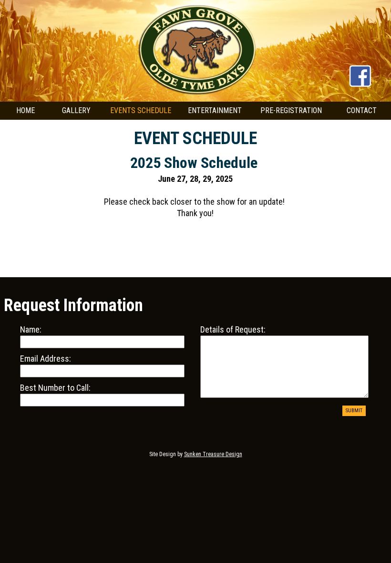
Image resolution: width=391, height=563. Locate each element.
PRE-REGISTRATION (291, 110)
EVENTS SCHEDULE (140, 110)
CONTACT (362, 110)
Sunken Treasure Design (213, 454)
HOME (25, 110)
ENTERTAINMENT (215, 110)
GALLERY (76, 110)
